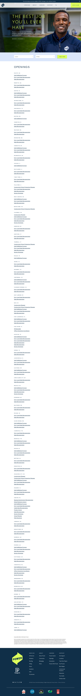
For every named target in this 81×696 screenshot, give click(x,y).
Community (41, 658)
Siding (30, 663)
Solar (30, 671)
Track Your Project (63, 661)
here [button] (44, 1)
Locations (61, 658)
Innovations (51, 661)
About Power (42, 655)
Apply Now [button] (75, 5)
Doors (30, 666)
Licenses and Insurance (62, 669)
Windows (31, 658)
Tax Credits (61, 676)
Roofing (31, 661)
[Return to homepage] (2, 5)
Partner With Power (53, 663)
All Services (31, 655)
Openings (51, 658)
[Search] (56, 5)
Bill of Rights (62, 666)
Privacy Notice (54, 682)
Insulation (31, 669)
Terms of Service (61, 682)
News (40, 663)
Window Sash (62, 678)
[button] (79, 1)
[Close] (79, 1)
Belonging (41, 661)
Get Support (62, 655)
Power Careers (52, 655)
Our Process (62, 663)
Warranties (61, 673)
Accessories (31, 674)
